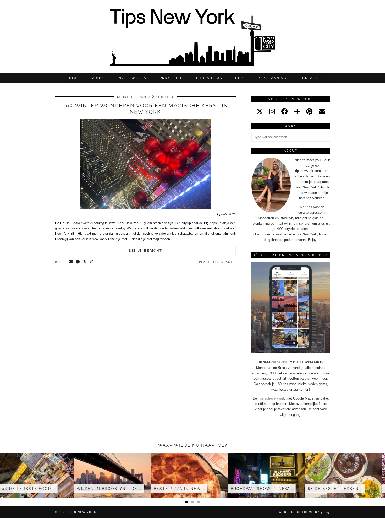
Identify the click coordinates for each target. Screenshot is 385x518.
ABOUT (99, 78)
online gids (279, 362)
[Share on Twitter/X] (85, 262)
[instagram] (272, 111)
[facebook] (284, 111)
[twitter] (259, 111)
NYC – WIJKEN (133, 78)
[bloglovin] (297, 111)
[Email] (322, 111)
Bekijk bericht (145, 250)
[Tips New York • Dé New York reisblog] (192, 36)
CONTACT (309, 78)
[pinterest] (309, 111)
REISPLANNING (272, 78)
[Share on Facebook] (78, 262)
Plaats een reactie (217, 262)
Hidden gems (208, 78)
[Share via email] (71, 262)
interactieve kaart (271, 398)
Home (73, 78)
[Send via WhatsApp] (92, 262)
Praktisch (171, 78)
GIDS (240, 78)
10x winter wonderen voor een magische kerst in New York (145, 108)
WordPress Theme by (304, 512)
